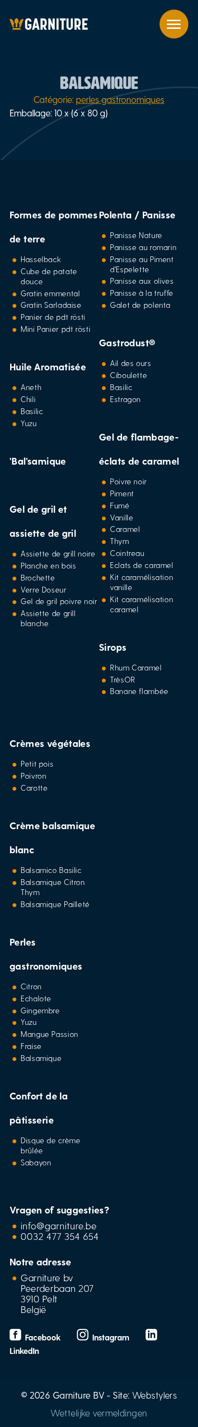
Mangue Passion (49, 1033)
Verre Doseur (44, 589)
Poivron (33, 775)
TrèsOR (123, 679)
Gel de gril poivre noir (59, 601)
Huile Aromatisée (48, 366)
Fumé (120, 505)
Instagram (109, 1337)
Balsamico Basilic (51, 869)
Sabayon (36, 1162)
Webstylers (154, 1395)
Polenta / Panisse (137, 214)
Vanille (121, 517)
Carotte (34, 787)
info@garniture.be (59, 1225)
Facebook (41, 1337)
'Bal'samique (38, 461)
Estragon (125, 399)
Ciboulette (128, 374)
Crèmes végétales (50, 743)
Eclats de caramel (141, 564)
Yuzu (29, 423)
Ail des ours (130, 362)
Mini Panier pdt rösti (55, 328)
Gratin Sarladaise (51, 304)
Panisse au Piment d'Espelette (142, 264)
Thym (119, 540)
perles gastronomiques (120, 99)
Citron (31, 986)
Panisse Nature (136, 235)
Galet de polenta (140, 304)
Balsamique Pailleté (55, 904)
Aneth (31, 386)
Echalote (36, 998)
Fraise (31, 1045)
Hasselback (41, 259)
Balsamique (41, 1057)
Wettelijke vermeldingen (98, 1412)
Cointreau (127, 552)
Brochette (38, 577)
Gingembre (40, 1010)
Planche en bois (48, 565)
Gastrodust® (127, 342)
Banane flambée (139, 690)
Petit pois (37, 763)
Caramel (125, 528)
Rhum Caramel (136, 667)
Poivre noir (128, 481)
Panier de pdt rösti (53, 316)
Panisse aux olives (141, 280)
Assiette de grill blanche (48, 618)
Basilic (32, 411)
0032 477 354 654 (60, 1236)
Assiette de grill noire (58, 553)
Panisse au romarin (143, 247)
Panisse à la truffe (141, 292)
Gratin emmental (50, 293)
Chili (28, 399)
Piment (122, 493)
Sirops (112, 647)
